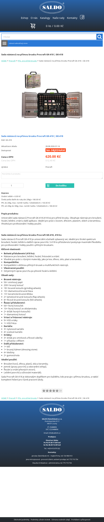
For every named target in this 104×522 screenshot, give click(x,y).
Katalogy (45, 18)
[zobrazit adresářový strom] (4, 43)
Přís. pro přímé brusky (27, 61)
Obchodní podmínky (21, 519)
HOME (4, 61)
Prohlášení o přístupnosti (80, 519)
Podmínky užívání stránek (40, 519)
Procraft (12, 61)
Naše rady (58, 18)
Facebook (82, 17)
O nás (34, 18)
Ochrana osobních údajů (60, 519)
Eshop (24, 18)
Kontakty (72, 18)
